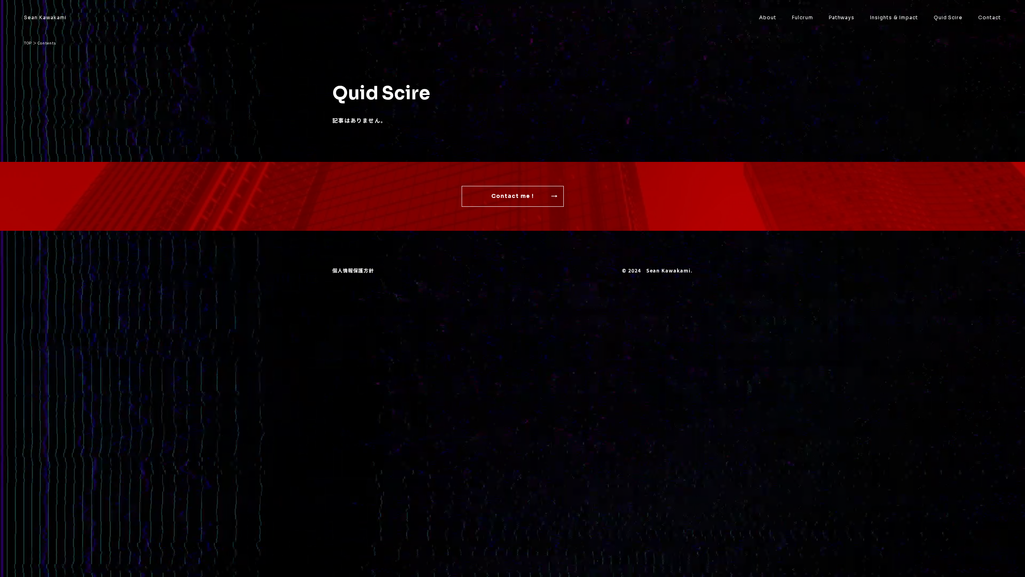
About (767, 17)
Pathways (842, 17)
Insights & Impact (894, 17)
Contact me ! (512, 196)
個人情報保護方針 (353, 270)
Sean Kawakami (45, 17)
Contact (989, 17)
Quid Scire (948, 17)
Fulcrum (802, 17)
